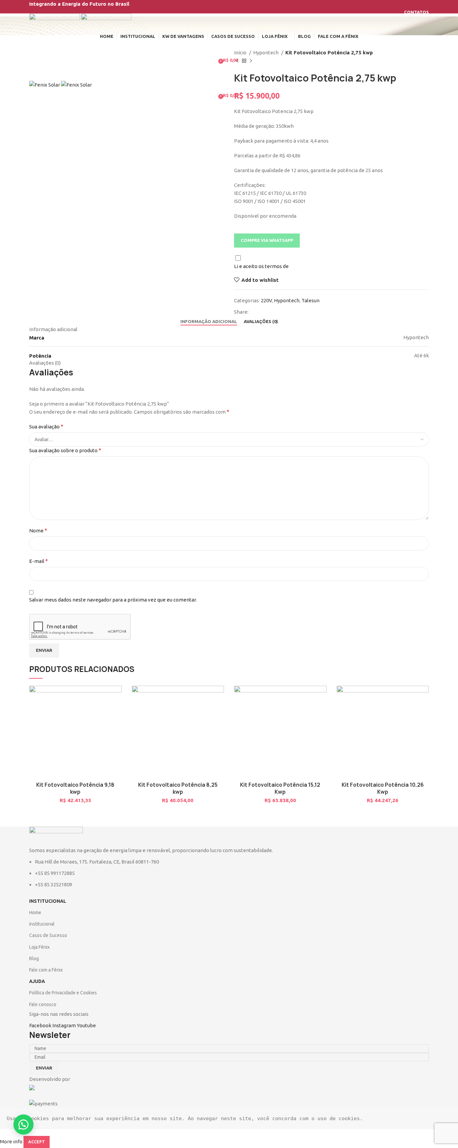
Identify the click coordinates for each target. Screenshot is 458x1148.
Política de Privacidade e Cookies (63, 992)
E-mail (38, 561)
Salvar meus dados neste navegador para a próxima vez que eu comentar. (113, 600)
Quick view (108, 726)
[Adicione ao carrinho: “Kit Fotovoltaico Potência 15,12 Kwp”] (304, 711)
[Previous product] (237, 61)
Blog (34, 958)
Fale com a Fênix (46, 970)
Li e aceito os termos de (261, 266)
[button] (267, 240)
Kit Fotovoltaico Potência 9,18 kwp (75, 788)
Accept (36, 1142)
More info (11, 1141)
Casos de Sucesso (48, 935)
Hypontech (266, 52)
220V (266, 300)
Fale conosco (42, 1004)
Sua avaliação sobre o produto (65, 450)
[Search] (229, 47)
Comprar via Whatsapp (116, 711)
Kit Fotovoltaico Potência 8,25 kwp (178, 788)
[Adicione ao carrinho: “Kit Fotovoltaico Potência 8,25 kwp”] (202, 711)
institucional (42, 924)
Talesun (310, 300)
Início (240, 52)
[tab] (208, 322)
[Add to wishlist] (108, 696)
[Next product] (250, 61)
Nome (38, 530)
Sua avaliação (46, 426)
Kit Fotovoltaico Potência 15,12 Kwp (280, 788)
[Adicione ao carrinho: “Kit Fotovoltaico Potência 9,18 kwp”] (100, 711)
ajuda (37, 981)
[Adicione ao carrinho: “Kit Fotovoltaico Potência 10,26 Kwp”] (407, 711)
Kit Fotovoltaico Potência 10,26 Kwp (383, 788)
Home (35, 912)
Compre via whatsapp (267, 240)
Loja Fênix (39, 947)
